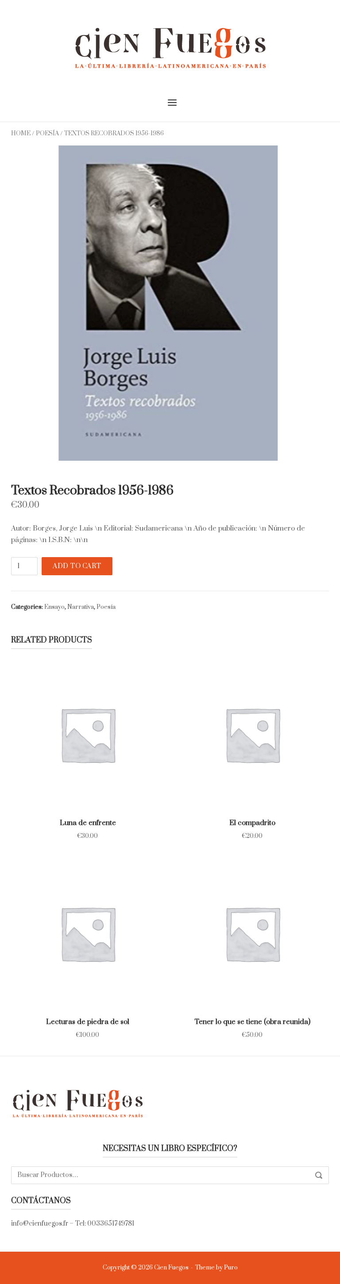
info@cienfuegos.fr (39, 1223)
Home (21, 134)
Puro (231, 1268)
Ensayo (54, 607)
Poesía (47, 134)
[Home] (170, 47)
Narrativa (80, 607)
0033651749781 (110, 1223)
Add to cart (77, 566)
